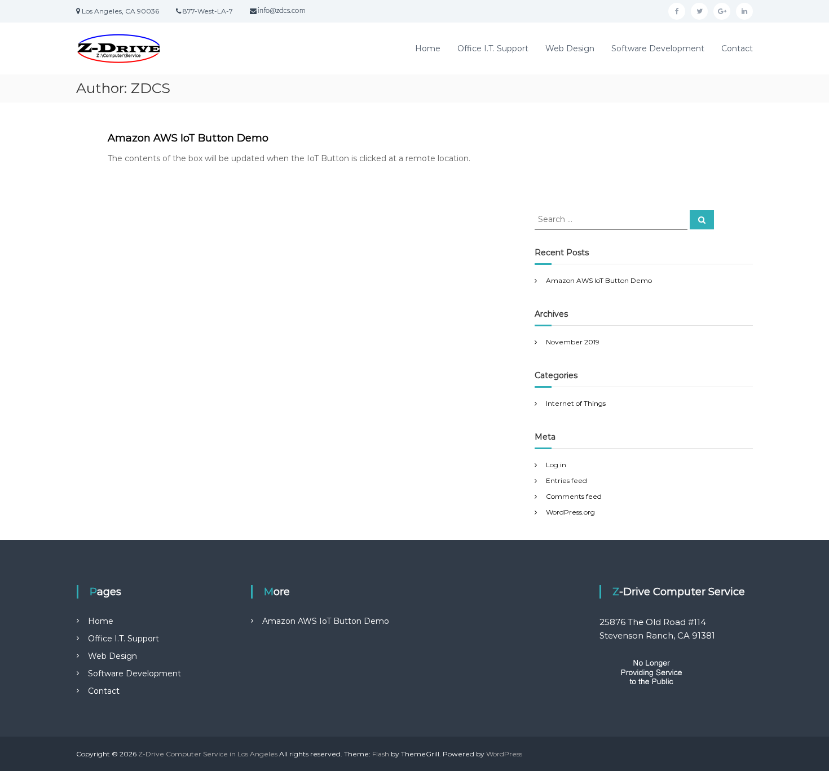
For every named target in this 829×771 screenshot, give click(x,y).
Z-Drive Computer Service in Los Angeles (207, 754)
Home (427, 48)
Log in (556, 464)
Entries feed (566, 480)
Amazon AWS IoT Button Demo (188, 138)
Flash (380, 754)
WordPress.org (570, 512)
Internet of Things (576, 403)
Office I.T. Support (492, 48)
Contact (737, 48)
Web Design (569, 48)
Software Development (657, 48)
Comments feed (574, 496)
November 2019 (572, 342)
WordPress (504, 754)
